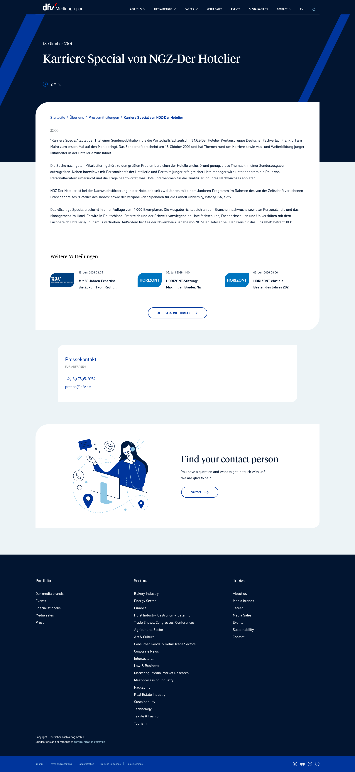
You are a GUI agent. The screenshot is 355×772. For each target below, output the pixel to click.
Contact (238, 636)
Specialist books (48, 607)
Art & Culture (144, 636)
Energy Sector (145, 600)
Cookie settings (135, 763)
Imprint (39, 763)
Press (40, 622)
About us (240, 593)
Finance (140, 607)
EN (301, 9)
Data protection (86, 763)
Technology (143, 708)
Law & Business (146, 665)
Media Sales (242, 614)
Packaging (142, 687)
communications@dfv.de (89, 741)
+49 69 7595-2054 (80, 378)
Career (238, 607)
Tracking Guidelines (110, 763)
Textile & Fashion (147, 715)
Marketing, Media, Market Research (161, 672)
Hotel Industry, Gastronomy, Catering (162, 614)
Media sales (45, 614)
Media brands (243, 600)
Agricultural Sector (148, 629)
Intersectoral (143, 658)
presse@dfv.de (78, 386)
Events (41, 600)
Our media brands (50, 593)
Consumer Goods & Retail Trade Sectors (165, 643)
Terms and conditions (60, 763)
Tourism (140, 723)
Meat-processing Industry (153, 679)
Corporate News (146, 650)
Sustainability (144, 701)
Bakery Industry (146, 593)
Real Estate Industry (149, 694)
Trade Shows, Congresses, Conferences (164, 622)
